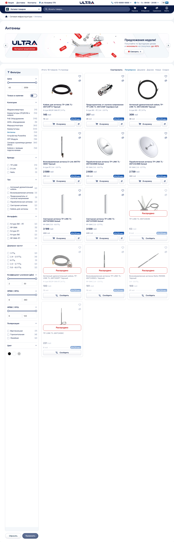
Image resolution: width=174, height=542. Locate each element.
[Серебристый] (19, 354)
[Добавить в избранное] (80, 76)
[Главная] (87, 2)
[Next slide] (168, 45)
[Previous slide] (6, 45)
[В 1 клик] (78, 124)
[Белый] (14, 354)
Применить (30, 536)
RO (164, 3)
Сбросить (13, 536)
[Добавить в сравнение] (80, 81)
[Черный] (9, 354)
